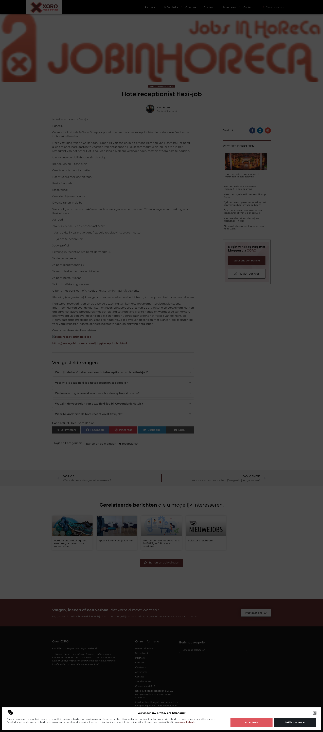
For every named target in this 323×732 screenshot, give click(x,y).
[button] (314, 713)
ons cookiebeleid (186, 722)
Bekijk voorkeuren (295, 722)
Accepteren (251, 722)
